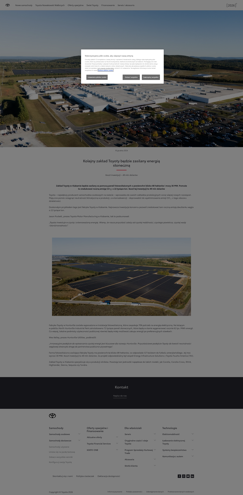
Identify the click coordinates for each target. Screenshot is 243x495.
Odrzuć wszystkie (131, 77)
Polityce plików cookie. (105, 70)
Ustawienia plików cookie (97, 77)
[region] (122, 66)
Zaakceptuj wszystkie (151, 77)
